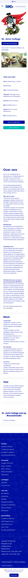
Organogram (5, 474)
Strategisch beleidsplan (8, 505)
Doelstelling (4, 496)
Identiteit (3, 499)
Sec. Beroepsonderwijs (8, 455)
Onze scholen (5, 47)
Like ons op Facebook (9, 420)
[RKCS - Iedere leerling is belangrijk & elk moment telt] (15, 6)
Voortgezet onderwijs (7, 452)
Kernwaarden (5, 493)
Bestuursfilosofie (6, 508)
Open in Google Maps (14, 122)
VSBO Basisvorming (7, 521)
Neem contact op (14, 127)
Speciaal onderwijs (6, 446)
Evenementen (5, 485)
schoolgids (9, 308)
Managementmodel (7, 502)
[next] (23, 61)
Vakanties (4, 482)
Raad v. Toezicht (6, 466)
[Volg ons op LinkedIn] (12, 2)
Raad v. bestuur (6, 469)
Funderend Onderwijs (16, 47)
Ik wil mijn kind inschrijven (10, 43)
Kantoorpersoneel (6, 471)
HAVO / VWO (5, 527)
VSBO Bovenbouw (6, 524)
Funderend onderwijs (7, 449)
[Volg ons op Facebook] (15, 2)
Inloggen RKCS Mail (7, 463)
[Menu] (2, 6)
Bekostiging (4, 510)
